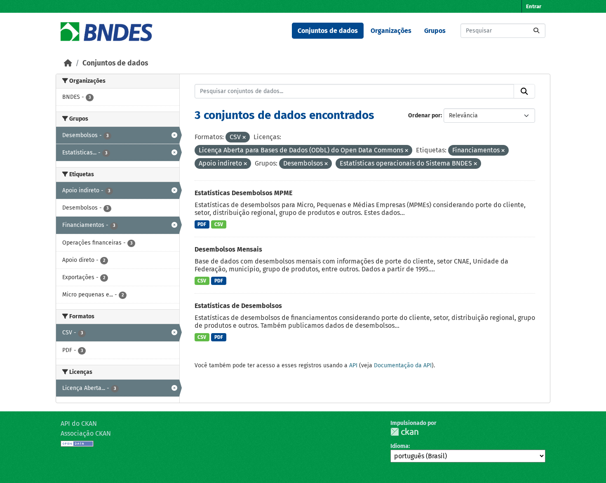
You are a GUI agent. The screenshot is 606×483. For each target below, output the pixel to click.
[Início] (68, 63)
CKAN (404, 431)
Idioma (399, 446)
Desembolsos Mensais (228, 249)
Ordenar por (424, 115)
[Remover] (244, 137)
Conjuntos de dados (328, 31)
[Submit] (536, 30)
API (353, 365)
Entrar (533, 6)
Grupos (435, 31)
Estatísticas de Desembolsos (238, 306)
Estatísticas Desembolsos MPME (243, 193)
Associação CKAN (86, 433)
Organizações (391, 31)
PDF (201, 224)
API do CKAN (79, 423)
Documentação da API (403, 365)
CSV (218, 224)
